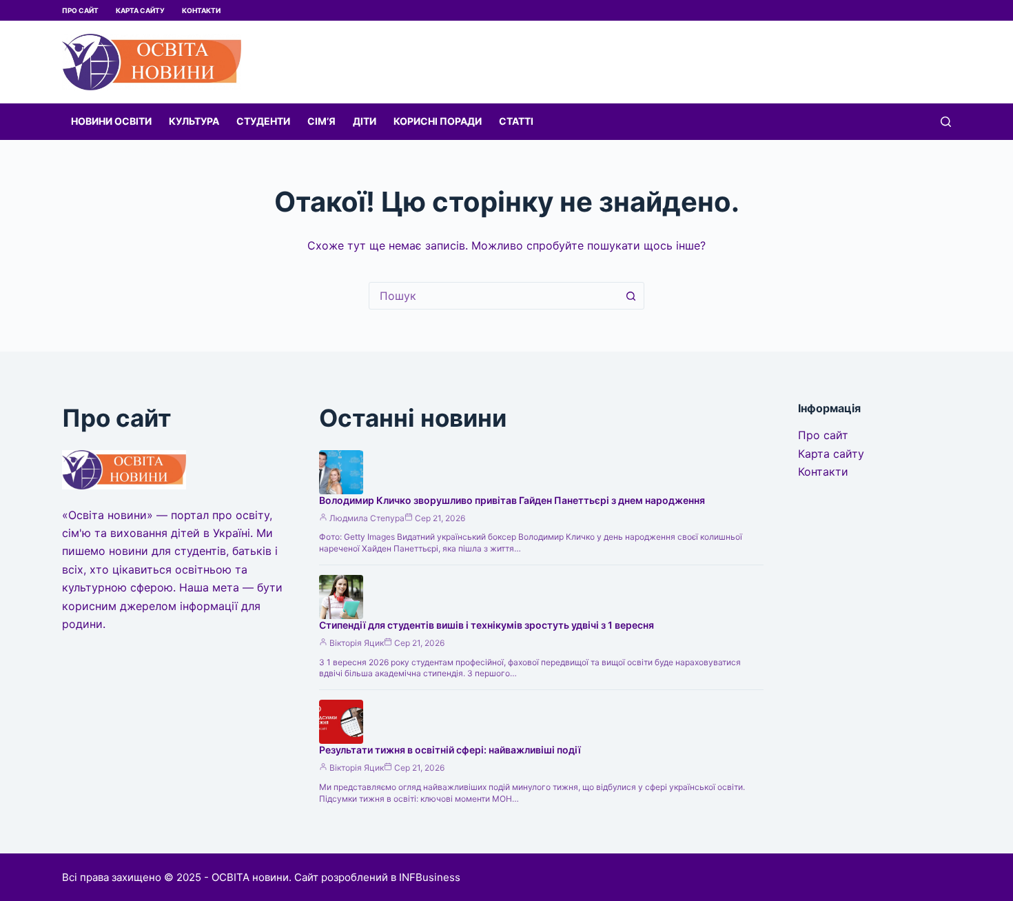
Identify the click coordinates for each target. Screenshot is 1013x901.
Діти (364, 121)
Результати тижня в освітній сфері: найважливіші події (450, 750)
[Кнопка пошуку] (630, 296)
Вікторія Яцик (356, 643)
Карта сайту (140, 10)
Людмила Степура (367, 518)
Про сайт (80, 10)
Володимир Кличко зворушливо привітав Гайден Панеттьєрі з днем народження (512, 500)
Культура (194, 121)
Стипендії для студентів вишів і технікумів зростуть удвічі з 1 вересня (486, 625)
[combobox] (493, 296)
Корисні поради (437, 121)
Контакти (201, 10)
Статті (516, 121)
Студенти (263, 121)
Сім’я (321, 121)
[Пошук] (946, 122)
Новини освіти (111, 121)
